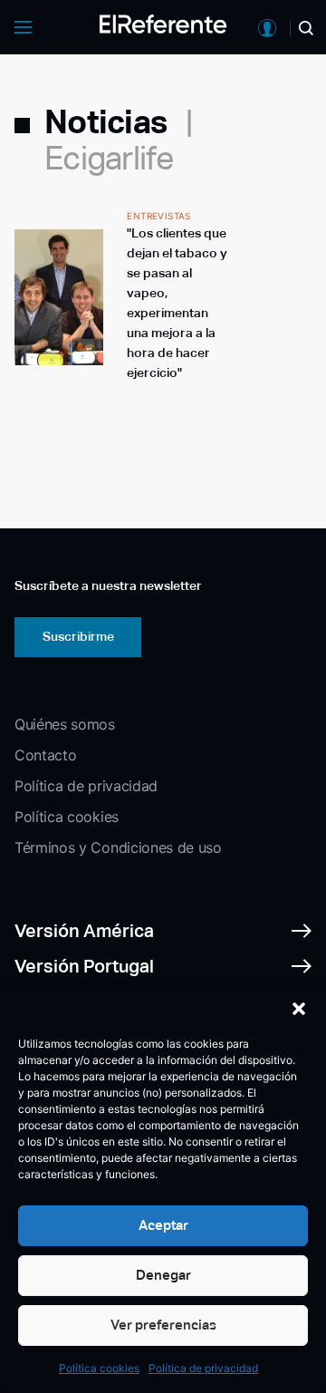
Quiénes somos (64, 724)
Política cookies (99, 1368)
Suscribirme (78, 636)
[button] (299, 1009)
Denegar (163, 1274)
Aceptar (163, 1225)
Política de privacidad (203, 1368)
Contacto (45, 755)
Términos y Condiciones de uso (118, 847)
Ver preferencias (163, 1324)
